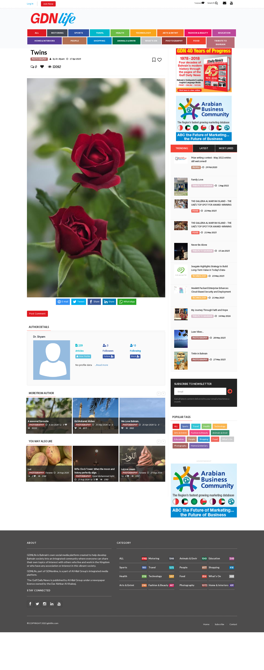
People (75, 41)
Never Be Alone (199, 245)
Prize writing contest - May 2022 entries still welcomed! (211, 159)
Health (120, 33)
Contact (233, 624)
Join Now (48, 4)
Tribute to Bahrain (220, 42)
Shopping (99, 41)
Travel (100, 33)
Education (224, 33)
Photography (174, 41)
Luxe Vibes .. (197, 332)
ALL (37, 33)
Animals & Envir (126, 41)
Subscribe (219, 624)
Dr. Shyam (59, 59)
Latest (204, 148)
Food (196, 41)
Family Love (197, 179)
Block (134, 356)
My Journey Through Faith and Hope (209, 310)
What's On (151, 41)
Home (206, 624)
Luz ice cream (128, 469)
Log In (30, 3)
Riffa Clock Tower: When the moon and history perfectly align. (95, 471)
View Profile (84, 356)
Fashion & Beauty (198, 33)
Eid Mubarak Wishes (85, 421)
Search (211, 3)
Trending (181, 148)
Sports (78, 33)
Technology (143, 33)
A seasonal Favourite (38, 421)
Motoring (57, 33)
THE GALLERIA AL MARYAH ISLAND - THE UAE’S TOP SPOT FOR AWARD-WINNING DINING (211, 204)
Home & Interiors (44, 41)
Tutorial (197, 3)
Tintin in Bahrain (199, 353)
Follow (107, 356)
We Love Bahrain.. (130, 421)
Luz (29, 469)
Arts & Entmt (170, 33)
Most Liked (226, 148)
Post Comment (37, 314)
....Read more (101, 365)
